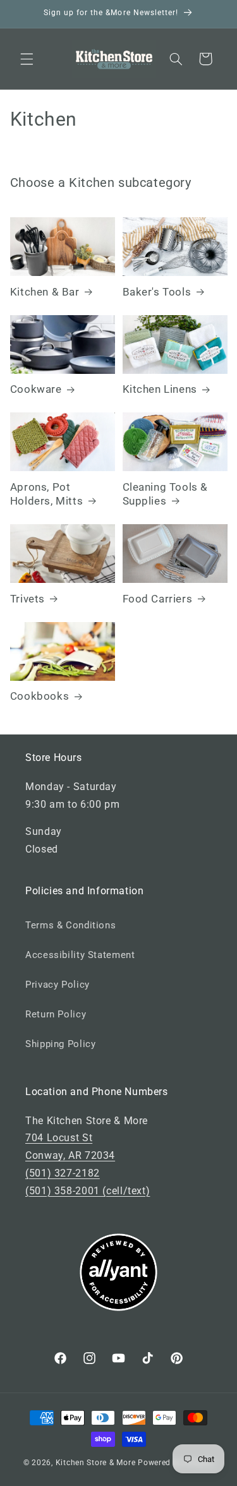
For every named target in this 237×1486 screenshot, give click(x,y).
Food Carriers (158, 598)
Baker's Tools (157, 291)
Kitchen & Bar (45, 291)
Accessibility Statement (80, 955)
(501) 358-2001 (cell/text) (87, 1191)
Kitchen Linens (160, 389)
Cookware (36, 389)
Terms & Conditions (70, 925)
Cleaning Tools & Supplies (166, 494)
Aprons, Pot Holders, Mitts (46, 494)
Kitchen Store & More (96, 1462)
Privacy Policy (57, 984)
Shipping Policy (60, 1044)
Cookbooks (39, 696)
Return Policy (55, 1014)
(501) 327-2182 (62, 1173)
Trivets (27, 598)
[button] (26, 58)
